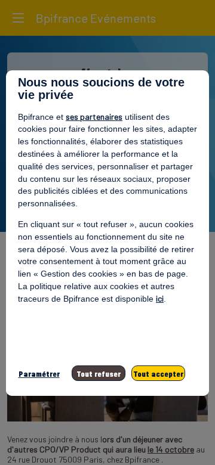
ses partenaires (94, 116)
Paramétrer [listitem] (39, 373)
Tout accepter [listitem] (158, 373)
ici (160, 298)
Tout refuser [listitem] (98, 373)
